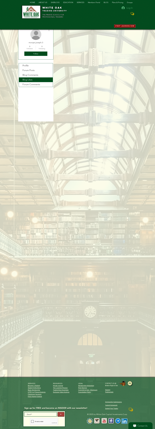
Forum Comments (31, 84)
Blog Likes (27, 79)
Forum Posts (29, 70)
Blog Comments (30, 75)
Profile (26, 65)
